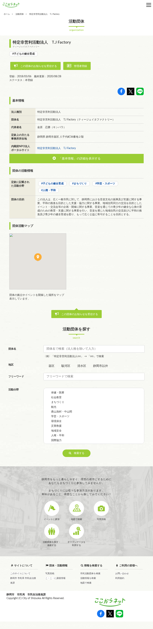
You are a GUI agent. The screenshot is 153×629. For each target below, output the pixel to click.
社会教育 (56, 397)
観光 (53, 407)
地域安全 (56, 430)
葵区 (51, 365)
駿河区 (65, 365)
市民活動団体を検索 (90, 573)
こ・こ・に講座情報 (55, 578)
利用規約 (119, 578)
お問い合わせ (122, 573)
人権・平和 (57, 435)
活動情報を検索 (88, 578)
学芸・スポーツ (60, 416)
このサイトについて (20, 573)
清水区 (81, 365)
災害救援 (56, 426)
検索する (77, 453)
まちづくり (57, 402)
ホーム (7, 14)
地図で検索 (85, 583)
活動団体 (19, 14)
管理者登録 (79, 66)
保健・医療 (57, 392)
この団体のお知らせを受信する (37, 66)
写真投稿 (49, 573)
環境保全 (56, 421)
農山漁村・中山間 (61, 411)
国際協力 (56, 440)
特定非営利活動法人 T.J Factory (56, 148)
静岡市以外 (100, 365)
